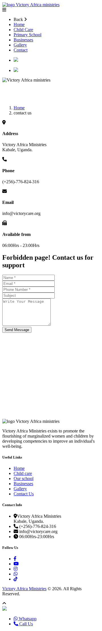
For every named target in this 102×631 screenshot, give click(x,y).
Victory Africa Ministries (24, 588)
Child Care (23, 29)
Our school (23, 478)
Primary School (27, 34)
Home (19, 24)
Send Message (17, 330)
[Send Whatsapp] (4, 609)
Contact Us (24, 493)
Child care (23, 473)
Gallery (20, 44)
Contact (20, 50)
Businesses (23, 39)
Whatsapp (27, 618)
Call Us (25, 623)
